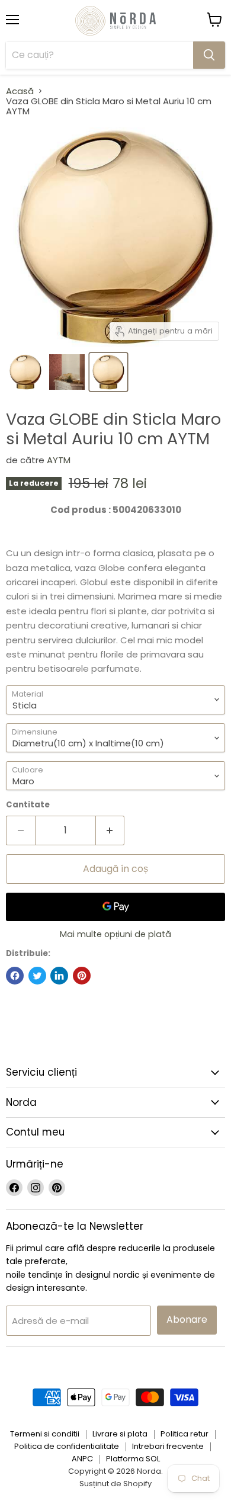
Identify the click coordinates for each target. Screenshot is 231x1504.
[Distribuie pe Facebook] (15, 976)
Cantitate (28, 804)
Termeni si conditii (44, 1433)
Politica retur (184, 1433)
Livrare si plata (119, 1433)
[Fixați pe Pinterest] (82, 976)
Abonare (186, 1319)
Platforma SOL (133, 1458)
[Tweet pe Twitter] (37, 976)
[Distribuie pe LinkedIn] (59, 976)
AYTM (58, 460)
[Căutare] (209, 55)
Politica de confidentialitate (66, 1446)
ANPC (82, 1458)
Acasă (20, 91)
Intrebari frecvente (168, 1446)
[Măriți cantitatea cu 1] (110, 830)
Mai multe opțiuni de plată (115, 934)
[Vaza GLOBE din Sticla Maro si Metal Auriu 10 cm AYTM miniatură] (25, 372)
